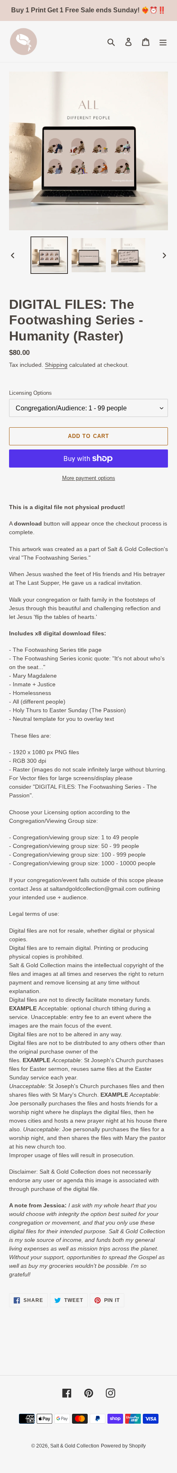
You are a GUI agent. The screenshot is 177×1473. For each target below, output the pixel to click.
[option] (49, 255)
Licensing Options (30, 393)
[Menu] (163, 42)
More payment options (88, 478)
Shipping (56, 364)
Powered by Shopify (123, 1446)
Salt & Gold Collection (74, 1446)
